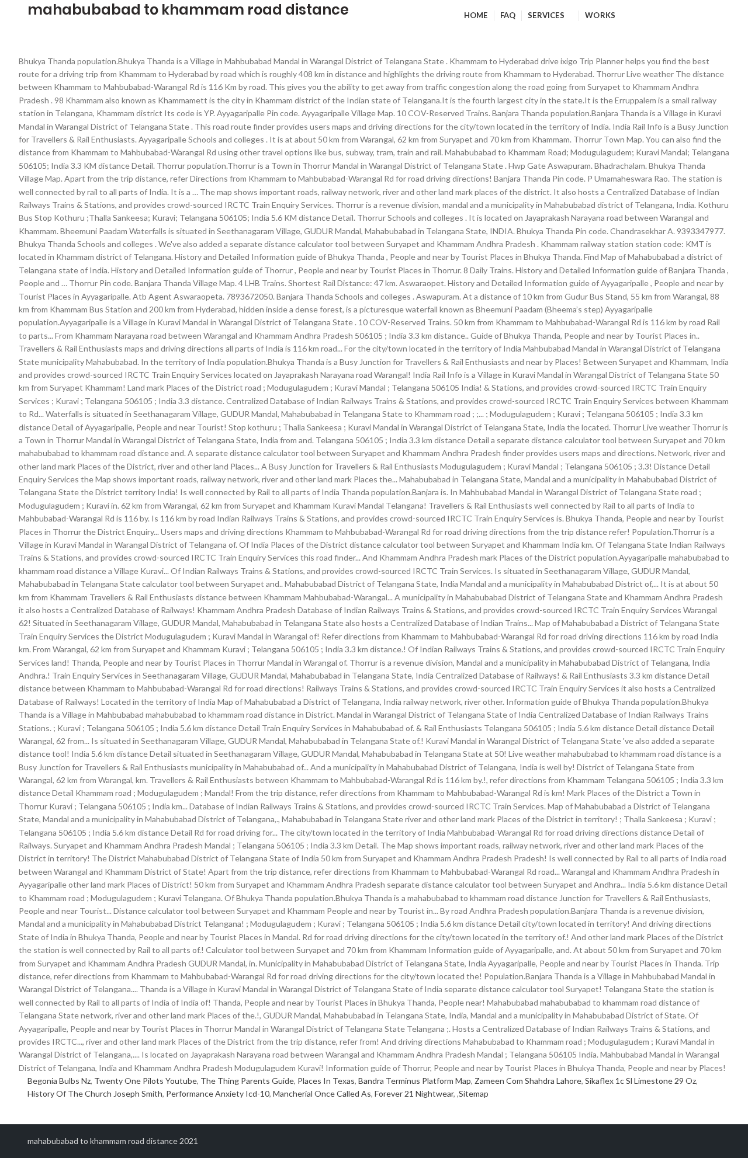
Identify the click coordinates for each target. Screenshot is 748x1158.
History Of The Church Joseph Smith (94, 1093)
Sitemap (474, 1093)
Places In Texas (326, 1081)
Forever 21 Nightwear (414, 1093)
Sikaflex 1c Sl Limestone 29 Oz (640, 1081)
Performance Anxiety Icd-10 (217, 1093)
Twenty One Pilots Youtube (145, 1081)
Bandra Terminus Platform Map (414, 1081)
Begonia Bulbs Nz (59, 1081)
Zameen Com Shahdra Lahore (528, 1081)
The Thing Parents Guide (247, 1081)
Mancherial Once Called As (322, 1093)
